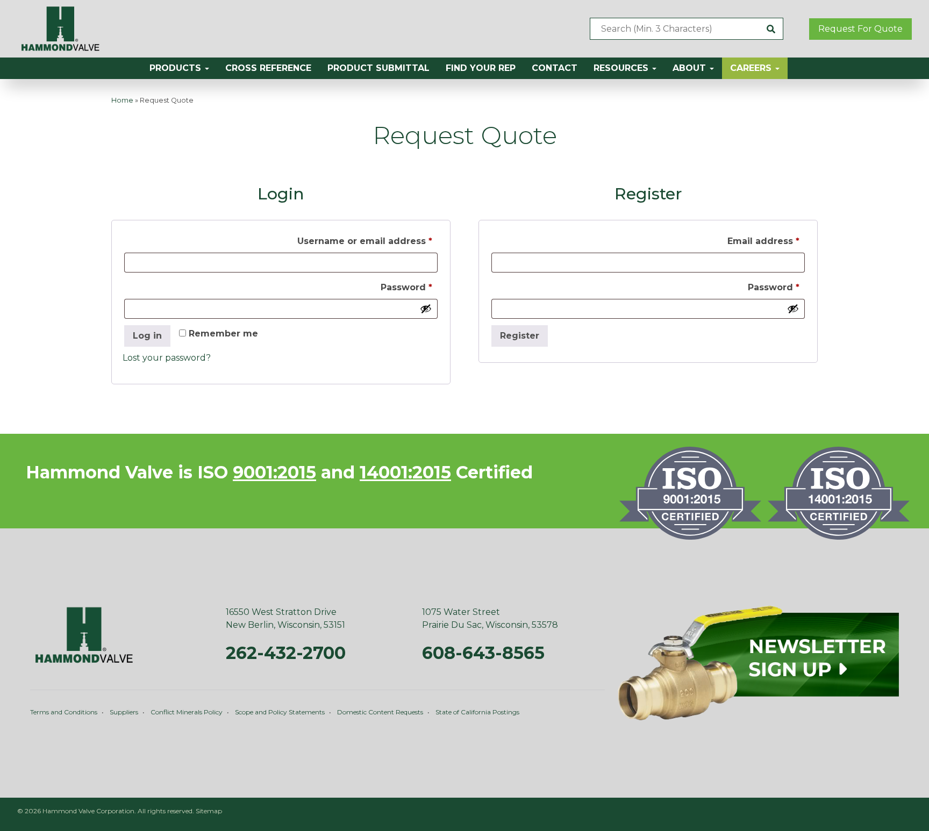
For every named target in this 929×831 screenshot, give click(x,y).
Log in (147, 336)
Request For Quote (860, 29)
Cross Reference (268, 68)
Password (409, 287)
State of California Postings (477, 712)
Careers (752, 68)
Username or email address (367, 240)
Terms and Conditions (63, 712)
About (691, 68)
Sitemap (209, 811)
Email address (766, 240)
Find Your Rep (481, 68)
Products (176, 68)
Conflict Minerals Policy (187, 712)
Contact (554, 68)
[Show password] (426, 308)
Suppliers (124, 712)
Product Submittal (378, 68)
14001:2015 (405, 472)
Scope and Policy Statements (280, 712)
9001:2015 (274, 472)
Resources (622, 68)
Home (122, 100)
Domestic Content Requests (380, 712)
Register (519, 336)
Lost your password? (167, 358)
